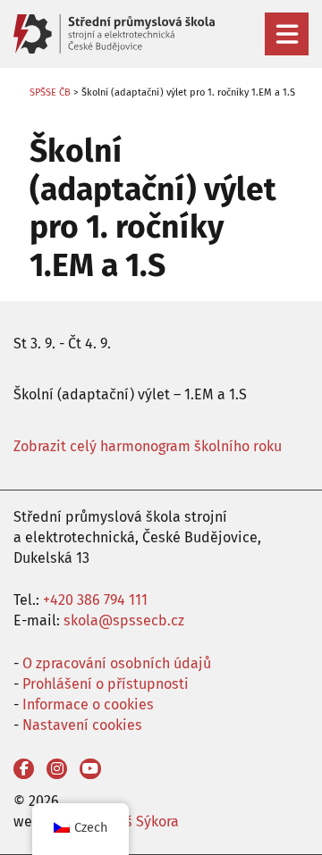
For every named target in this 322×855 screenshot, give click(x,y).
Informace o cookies (88, 704)
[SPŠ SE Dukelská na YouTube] (90, 769)
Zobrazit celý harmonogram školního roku (147, 446)
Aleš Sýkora (142, 821)
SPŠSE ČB (50, 92)
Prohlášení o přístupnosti (105, 683)
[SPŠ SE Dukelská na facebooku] (23, 769)
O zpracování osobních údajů (116, 663)
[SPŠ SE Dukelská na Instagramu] (57, 769)
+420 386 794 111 (95, 599)
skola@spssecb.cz (124, 620)
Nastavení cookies (82, 725)
